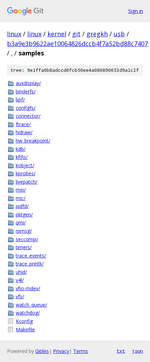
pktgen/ (24, 214)
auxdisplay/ (28, 83)
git (76, 34)
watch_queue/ (31, 304)
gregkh (97, 34)
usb (119, 34)
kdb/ (20, 149)
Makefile (25, 329)
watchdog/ (28, 312)
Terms (80, 351)
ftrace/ (23, 124)
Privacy (61, 351)
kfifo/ (22, 157)
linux (14, 34)
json (137, 351)
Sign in (135, 11)
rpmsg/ (24, 231)
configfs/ (26, 108)
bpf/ (20, 99)
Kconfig (24, 321)
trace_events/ (31, 255)
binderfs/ (26, 91)
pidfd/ (22, 206)
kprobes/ (26, 173)
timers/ (24, 247)
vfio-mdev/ (28, 288)
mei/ (21, 189)
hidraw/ (24, 132)
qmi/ (21, 222)
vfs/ (20, 296)
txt (121, 351)
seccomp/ (27, 239)
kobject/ (25, 165)
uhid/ (21, 272)
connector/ (28, 116)
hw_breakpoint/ (33, 140)
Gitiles (42, 351)
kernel (56, 34)
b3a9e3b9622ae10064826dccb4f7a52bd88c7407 (77, 43)
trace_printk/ (30, 263)
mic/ (20, 198)
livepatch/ (26, 181)
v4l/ (20, 280)
